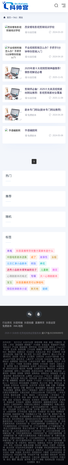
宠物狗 (27, 373)
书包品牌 (12, 409)
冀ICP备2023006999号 (52, 333)
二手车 (11, 345)
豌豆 (54, 269)
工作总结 (31, 349)
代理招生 (58, 342)
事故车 (32, 395)
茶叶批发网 (59, 443)
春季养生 (32, 443)
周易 (46, 342)
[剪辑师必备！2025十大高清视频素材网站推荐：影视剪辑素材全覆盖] (13, 93)
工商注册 (36, 457)
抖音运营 (50, 322)
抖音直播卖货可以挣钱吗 (29, 282)
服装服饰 (23, 347)
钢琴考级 (60, 390)
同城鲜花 (34, 383)
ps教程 (29, 376)
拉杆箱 (37, 409)
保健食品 (41, 443)
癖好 (44, 361)
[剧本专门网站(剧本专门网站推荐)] (13, 114)
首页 (9, 17)
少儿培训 (49, 450)
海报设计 (57, 376)
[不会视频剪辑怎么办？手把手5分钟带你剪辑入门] (13, 52)
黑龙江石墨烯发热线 (12, 428)
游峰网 (36, 364)
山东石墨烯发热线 (22, 431)
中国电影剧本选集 (17, 257)
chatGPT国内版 (52, 357)
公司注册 (39, 359)
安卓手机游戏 (56, 452)
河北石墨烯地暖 (36, 421)
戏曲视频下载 (18, 414)
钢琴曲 (17, 390)
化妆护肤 (24, 385)
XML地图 (18, 326)
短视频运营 (50, 460)
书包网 (52, 366)
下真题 (19, 364)
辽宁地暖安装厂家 (56, 426)
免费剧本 (7, 326)
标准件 (34, 366)
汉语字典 (44, 397)
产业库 (15, 347)
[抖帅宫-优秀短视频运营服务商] (15, 6)
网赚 (12, 452)
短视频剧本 (24, 366)
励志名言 (20, 359)
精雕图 (39, 349)
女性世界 (33, 385)
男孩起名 (26, 400)
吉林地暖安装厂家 (54, 424)
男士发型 (28, 354)
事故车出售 (15, 395)
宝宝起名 (46, 345)
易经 (51, 342)
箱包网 (22, 369)
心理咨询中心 (17, 404)
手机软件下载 (33, 455)
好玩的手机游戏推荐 (24, 448)
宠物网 (13, 373)
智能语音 (32, 412)
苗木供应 (27, 452)
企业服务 (31, 357)
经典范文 (21, 352)
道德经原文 (37, 402)
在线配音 (42, 412)
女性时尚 (15, 385)
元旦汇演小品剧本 (17, 263)
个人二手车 (15, 397)
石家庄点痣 (41, 352)
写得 (33, 276)
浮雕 (23, 388)
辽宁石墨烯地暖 (40, 426)
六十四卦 (38, 381)
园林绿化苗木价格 (33, 419)
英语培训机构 (37, 371)
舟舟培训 (12, 450)
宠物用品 (36, 373)
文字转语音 (22, 412)
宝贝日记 (18, 342)
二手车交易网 (42, 395)
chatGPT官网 (9, 359)
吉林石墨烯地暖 (38, 424)
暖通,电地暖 (28, 445)
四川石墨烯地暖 (55, 440)
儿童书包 (54, 407)
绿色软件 (54, 455)
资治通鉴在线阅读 (41, 416)
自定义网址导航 (45, 378)
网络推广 (28, 345)
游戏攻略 (38, 342)
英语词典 (53, 397)
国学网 (10, 366)
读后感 (15, 357)
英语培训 (58, 450)
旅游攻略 (22, 349)
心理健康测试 (47, 404)
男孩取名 (54, 400)
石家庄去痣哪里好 (10, 392)
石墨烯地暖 (8, 371)
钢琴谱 (59, 388)
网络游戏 (45, 457)
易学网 (59, 381)
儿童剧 (44, 269)
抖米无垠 (48, 359)
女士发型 (37, 354)
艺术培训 (21, 450)
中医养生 (23, 443)
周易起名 (11, 402)
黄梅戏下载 (57, 414)
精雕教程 (14, 381)
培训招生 (30, 352)
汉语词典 (18, 445)
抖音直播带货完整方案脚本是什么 (34, 250)
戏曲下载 (18, 354)
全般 (54, 257)
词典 (5, 400)
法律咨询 (40, 357)
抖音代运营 (28, 342)
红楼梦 (52, 445)
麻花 (42, 263)
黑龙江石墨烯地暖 (47, 428)
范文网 (14, 349)
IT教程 (46, 452)
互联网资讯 (25, 457)
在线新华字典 (40, 369)
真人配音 (51, 412)
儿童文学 (30, 359)
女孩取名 (36, 400)
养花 (49, 352)
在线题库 (31, 462)
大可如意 (44, 364)
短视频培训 (37, 452)
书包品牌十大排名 (21, 407)
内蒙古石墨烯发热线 (27, 436)
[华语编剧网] (13, 135)
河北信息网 (43, 347)
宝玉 (9, 282)
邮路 (33, 263)
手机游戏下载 (20, 455)
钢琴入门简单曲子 (30, 390)
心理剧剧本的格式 (17, 276)
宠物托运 (45, 373)
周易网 (29, 381)
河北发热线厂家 (21, 421)
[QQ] (38, 314)
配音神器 (7, 414)
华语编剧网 (31, 130)
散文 (38, 462)
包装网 (18, 452)
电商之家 (24, 378)
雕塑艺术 (30, 388)
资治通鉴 (14, 416)
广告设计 (48, 376)
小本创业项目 (34, 361)
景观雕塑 (50, 388)
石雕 (53, 385)
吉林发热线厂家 (23, 424)
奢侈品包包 (46, 409)
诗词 (5, 445)
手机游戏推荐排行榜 (53, 448)
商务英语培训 (12, 369)
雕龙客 (20, 460)
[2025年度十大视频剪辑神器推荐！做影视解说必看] (13, 73)
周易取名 (45, 400)
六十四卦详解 (49, 381)
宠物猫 (20, 373)
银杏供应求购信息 (50, 419)
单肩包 (55, 409)
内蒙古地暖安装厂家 (19, 438)
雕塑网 (9, 388)
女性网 (42, 385)
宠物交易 (48, 371)
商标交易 (23, 361)
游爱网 (50, 361)
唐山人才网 (56, 354)
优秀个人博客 (38, 460)
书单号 (52, 364)
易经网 (22, 381)
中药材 (49, 443)
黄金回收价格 (19, 376)
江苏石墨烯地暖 (53, 438)
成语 (10, 400)
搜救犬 (52, 347)
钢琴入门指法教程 (22, 371)
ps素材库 (60, 369)
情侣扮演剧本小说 (17, 288)
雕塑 (14, 460)
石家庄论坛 (43, 366)
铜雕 (48, 385)
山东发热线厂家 (38, 431)
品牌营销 (14, 361)
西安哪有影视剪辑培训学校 (39, 27)
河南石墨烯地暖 (55, 433)
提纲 (45, 288)
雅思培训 (51, 369)
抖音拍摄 (29, 322)
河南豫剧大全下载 (33, 414)
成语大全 (30, 450)
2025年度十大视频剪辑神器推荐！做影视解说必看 (43, 70)
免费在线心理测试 (32, 404)
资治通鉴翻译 (25, 416)
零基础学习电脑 (58, 345)
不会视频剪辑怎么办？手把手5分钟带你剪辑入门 (43, 49)
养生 (12, 457)
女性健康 (39, 448)
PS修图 (37, 345)
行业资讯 (7, 322)
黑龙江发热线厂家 (30, 428)
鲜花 (51, 383)
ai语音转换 (11, 412)
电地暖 (30, 369)
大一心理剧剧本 (48, 276)
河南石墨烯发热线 (24, 433)
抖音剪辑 (18, 322)
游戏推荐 (19, 345)
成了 (33, 257)
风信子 (57, 361)
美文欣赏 (10, 448)
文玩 (62, 357)
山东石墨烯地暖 (53, 431)
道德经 (28, 402)
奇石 (9, 460)
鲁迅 (16, 366)
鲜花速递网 (24, 383)
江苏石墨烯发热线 (37, 438)
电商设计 (7, 347)
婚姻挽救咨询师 (50, 402)
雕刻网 (16, 388)
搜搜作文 (46, 354)
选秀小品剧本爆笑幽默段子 (22, 269)
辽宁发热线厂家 (25, 426)
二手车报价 (54, 395)
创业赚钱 (45, 455)
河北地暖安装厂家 (52, 421)
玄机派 (22, 357)
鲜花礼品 (58, 383)
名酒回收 (56, 352)
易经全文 (14, 383)
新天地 (34, 288)
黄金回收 (58, 371)
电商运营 (14, 378)
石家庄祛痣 (25, 392)
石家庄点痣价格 (38, 392)
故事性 (44, 257)
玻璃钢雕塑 (40, 388)
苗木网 (53, 416)
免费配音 (60, 412)
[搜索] (56, 5)
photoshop (38, 376)
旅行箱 (29, 409)
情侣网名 (12, 352)
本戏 (9, 250)
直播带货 (39, 322)
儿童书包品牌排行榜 (40, 407)
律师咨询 (33, 347)
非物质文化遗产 (50, 349)
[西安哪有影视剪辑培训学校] (13, 31)
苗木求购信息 (18, 419)
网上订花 (44, 383)
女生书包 (21, 409)
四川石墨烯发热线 (24, 440)
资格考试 (40, 450)
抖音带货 (54, 457)
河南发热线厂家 (40, 433)
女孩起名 (20, 402)
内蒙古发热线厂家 (45, 436)
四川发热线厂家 (40, 440)
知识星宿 (27, 364)
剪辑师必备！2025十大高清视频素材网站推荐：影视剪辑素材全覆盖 (43, 91)
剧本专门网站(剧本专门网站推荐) (43, 109)
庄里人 (12, 364)
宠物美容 (54, 373)
